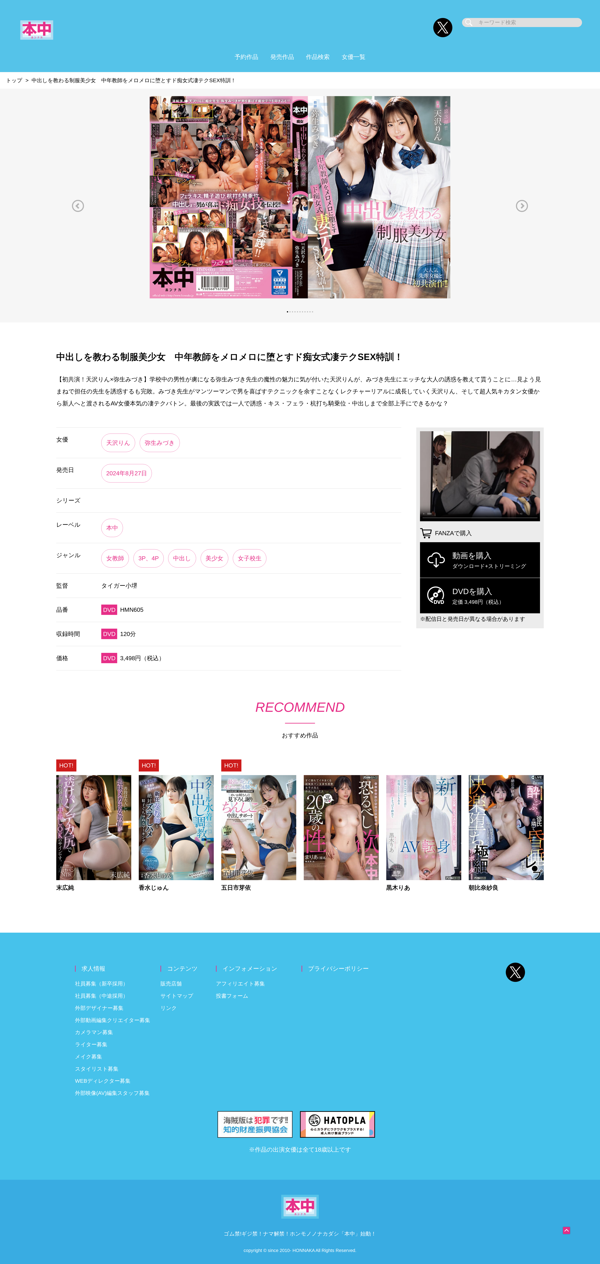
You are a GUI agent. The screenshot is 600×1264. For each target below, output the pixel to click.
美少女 (214, 558)
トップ (14, 80)
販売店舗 (171, 984)
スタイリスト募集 (96, 1069)
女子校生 (250, 558)
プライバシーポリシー (338, 968)
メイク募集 (88, 1057)
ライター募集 (91, 1044)
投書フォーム (232, 996)
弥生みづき (160, 442)
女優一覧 (353, 56)
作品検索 (318, 56)
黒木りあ (398, 888)
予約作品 (246, 56)
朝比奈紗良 (483, 888)
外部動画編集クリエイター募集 (112, 1020)
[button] (78, 206)
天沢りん (118, 442)
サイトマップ (176, 996)
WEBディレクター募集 (102, 1081)
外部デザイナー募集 (99, 1008)
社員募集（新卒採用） (101, 984)
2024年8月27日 (126, 473)
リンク (168, 1008)
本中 (112, 527)
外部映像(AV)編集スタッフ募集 (112, 1093)
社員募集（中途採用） (101, 996)
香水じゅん (154, 888)
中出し (182, 558)
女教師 (115, 558)
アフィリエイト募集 (240, 984)
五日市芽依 (236, 888)
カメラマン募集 (94, 1032)
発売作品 (282, 56)
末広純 (65, 888)
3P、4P (148, 558)
